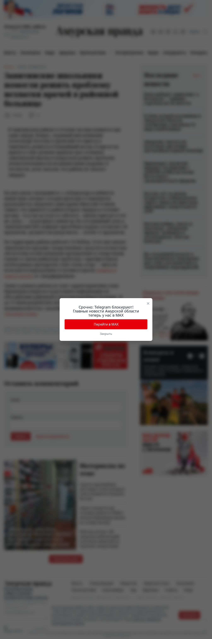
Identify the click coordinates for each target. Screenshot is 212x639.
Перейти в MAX (106, 324)
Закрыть (106, 334)
